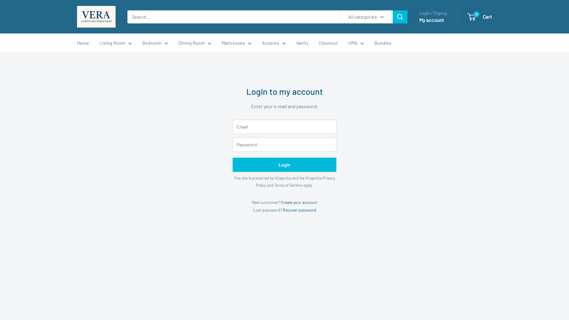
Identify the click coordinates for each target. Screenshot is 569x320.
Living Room (112, 43)
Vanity (302, 43)
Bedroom (152, 43)
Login (284, 164)
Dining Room (191, 43)
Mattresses (233, 43)
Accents (270, 43)
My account (431, 20)
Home (83, 43)
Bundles (382, 43)
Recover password (299, 209)
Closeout (328, 43)
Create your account (299, 202)
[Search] (400, 16)
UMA (352, 43)
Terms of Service (288, 185)
